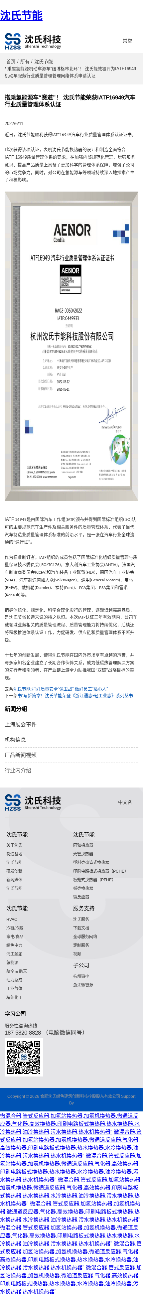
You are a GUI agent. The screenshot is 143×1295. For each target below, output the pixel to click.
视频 (77, 954)
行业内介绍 (18, 770)
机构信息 (15, 740)
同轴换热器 (83, 845)
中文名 (125, 802)
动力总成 (14, 980)
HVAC (11, 919)
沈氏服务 (81, 919)
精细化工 (14, 997)
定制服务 (81, 945)
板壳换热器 (83, 888)
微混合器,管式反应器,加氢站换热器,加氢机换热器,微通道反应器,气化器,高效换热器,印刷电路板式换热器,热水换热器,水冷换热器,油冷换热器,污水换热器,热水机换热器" (70, 1124)
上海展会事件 (21, 724)
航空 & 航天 (16, 971)
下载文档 (81, 928)
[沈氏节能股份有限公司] (33, 41)
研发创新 (14, 871)
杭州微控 (81, 976)
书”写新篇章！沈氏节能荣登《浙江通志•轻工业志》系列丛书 (75, 695)
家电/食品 (14, 937)
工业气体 (14, 988)
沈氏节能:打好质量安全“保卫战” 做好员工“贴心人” (60, 688)
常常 (127, 41)
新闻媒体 (14, 880)
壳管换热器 (83, 854)
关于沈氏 (14, 845)
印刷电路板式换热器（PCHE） (100, 871)
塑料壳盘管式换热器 (91, 862)
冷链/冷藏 (14, 928)
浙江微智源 (83, 985)
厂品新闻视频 (21, 755)
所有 (25, 61)
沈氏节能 (21, 16)
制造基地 (14, 854)
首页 (11, 61)
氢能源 (12, 962)
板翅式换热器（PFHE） (94, 880)
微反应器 (81, 897)
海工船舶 (14, 954)
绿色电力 (14, 945)
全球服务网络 (85, 937)
